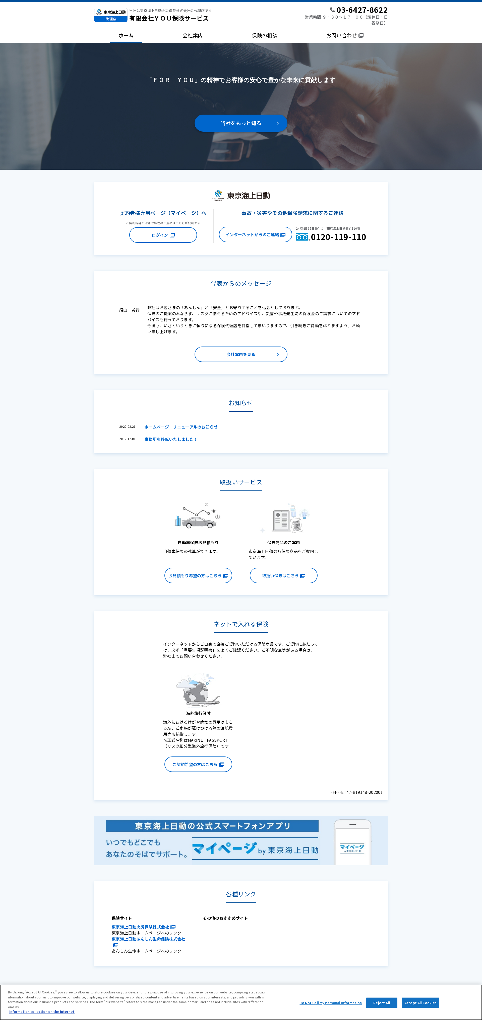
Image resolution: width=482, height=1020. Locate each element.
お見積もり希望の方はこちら (195, 575)
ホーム (126, 35)
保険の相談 (264, 35)
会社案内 (193, 35)
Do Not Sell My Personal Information (330, 1002)
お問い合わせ (341, 35)
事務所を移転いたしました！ (171, 439)
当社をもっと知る (241, 123)
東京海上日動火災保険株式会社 (140, 927)
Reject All (381, 1002)
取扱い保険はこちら (280, 575)
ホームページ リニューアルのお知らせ (181, 427)
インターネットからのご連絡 (252, 234)
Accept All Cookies (420, 1002)
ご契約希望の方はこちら (195, 764)
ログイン (160, 235)
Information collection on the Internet (42, 1011)
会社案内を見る (241, 354)
